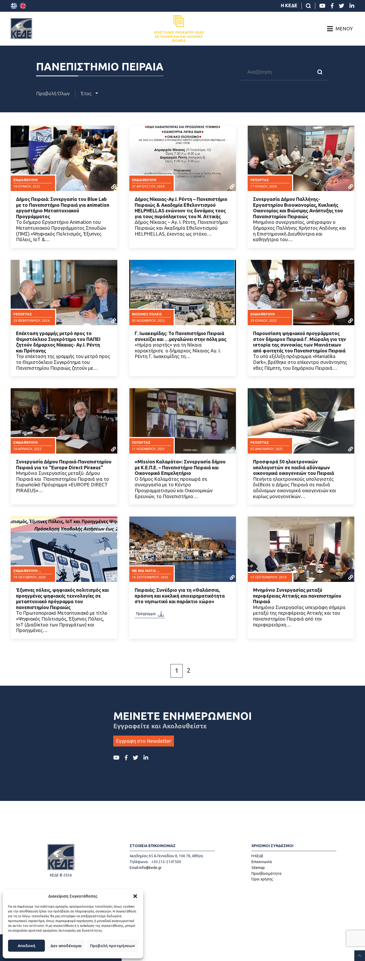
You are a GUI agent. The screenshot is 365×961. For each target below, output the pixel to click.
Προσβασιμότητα (266, 873)
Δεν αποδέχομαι (66, 945)
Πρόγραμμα (146, 614)
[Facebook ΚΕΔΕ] (332, 6)
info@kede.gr (150, 867)
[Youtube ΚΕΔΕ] (322, 6)
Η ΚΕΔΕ (289, 5)
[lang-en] (23, 6)
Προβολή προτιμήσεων (112, 945)
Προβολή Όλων (53, 93)
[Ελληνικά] (14, 6)
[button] (135, 896)
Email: (134, 867)
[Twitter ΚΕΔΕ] (341, 6)
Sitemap (258, 867)
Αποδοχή (26, 945)
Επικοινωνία (261, 862)
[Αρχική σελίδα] (21, 28)
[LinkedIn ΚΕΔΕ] (352, 6)
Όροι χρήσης (262, 879)
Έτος (87, 93)
